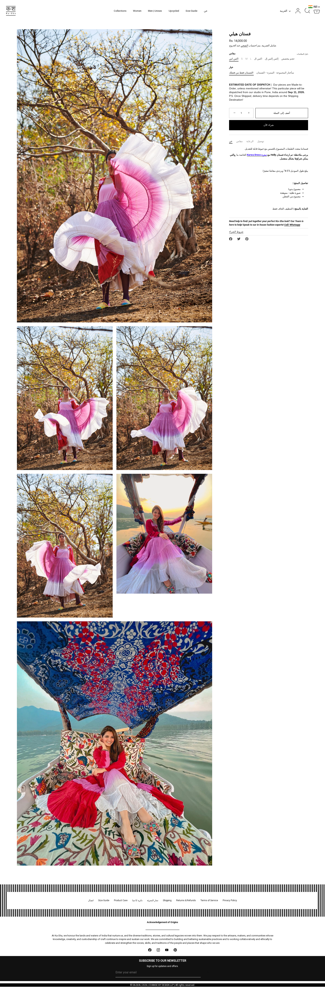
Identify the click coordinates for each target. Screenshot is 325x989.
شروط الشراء (236, 231)
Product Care (121, 900)
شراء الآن (268, 125)
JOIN (207, 972)
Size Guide (191, 10)
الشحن (244, 45)
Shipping (167, 900)
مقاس (239, 141)
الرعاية (250, 141)
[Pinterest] (175, 950)
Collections (120, 10)
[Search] (307, 11)
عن (205, 10)
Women (137, 10)
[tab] (232, 141)
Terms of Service (209, 900)
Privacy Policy (230, 900)
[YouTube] (166, 950)
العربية (283, 10)
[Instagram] (158, 950)
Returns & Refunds (186, 900)
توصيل (260, 141)
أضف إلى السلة (281, 113)
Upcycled (174, 10)
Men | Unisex (155, 10)
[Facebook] (150, 950)
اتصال (90, 900)
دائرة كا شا (137, 900)
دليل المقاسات (302, 54)
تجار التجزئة (152, 900)
